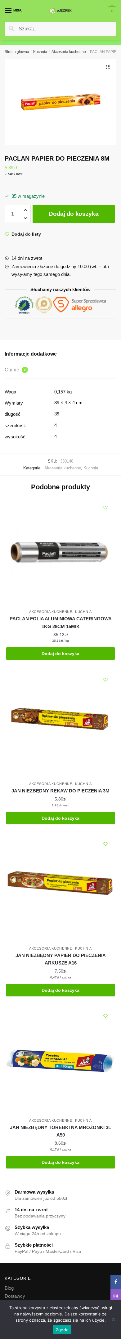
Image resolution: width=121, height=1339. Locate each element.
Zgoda (62, 1329)
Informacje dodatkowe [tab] (31, 354)
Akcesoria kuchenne (69, 52)
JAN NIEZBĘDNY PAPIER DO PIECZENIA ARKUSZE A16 (61, 959)
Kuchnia (40, 52)
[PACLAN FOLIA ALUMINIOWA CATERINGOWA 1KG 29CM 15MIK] (60, 552)
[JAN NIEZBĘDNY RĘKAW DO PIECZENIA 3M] (60, 724)
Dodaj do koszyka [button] (60, 653)
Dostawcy (15, 1296)
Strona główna (17, 52)
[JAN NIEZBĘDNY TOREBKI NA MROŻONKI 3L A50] (60, 1061)
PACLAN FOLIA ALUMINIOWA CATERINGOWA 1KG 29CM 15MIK (61, 622)
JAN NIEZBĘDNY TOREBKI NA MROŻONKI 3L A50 (60, 1131)
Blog (9, 1288)
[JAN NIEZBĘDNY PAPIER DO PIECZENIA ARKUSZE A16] (60, 889)
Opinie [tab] (15, 369)
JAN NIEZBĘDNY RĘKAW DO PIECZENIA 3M (60, 790)
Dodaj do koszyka (73, 214)
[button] (107, 67)
